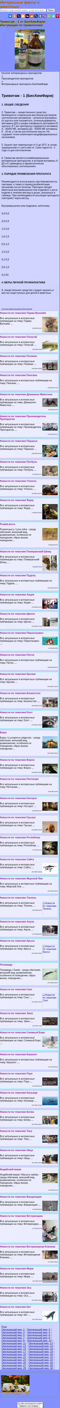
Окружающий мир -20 (40, 1354)
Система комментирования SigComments (17, 309)
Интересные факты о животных (19, 4)
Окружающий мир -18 (40, 1351)
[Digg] (27, 16)
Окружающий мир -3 (13, 1332)
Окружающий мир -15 (14, 1349)
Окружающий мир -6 (38, 1335)
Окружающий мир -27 (14, 1365)
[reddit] (32, 16)
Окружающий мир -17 (14, 1351)
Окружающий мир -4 (38, 1332)
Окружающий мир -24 (40, 1360)
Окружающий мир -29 (14, 1368)
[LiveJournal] (36, 16)
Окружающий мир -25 (14, 1362)
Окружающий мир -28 (40, 1365)
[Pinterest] (57, 16)
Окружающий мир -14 (40, 1346)
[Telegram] (53, 16)
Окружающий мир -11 (14, 1343)
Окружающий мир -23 (14, 1360)
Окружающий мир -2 (38, 1329)
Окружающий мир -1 (13, 1329)
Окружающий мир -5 (13, 1335)
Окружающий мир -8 (38, 1338)
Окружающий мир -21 (14, 1357)
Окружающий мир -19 (14, 1354)
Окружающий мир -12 (40, 1343)
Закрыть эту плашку (28, 1406)
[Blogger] (23, 16)
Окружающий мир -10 (39, 1340)
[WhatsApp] (49, 16)
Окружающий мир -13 (14, 1346)
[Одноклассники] (14, 16)
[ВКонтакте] (10, 16)
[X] (19, 16)
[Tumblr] (40, 16)
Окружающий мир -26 (40, 1362)
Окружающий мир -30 (40, 1368)
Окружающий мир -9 (13, 1340)
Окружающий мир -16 (40, 1349)
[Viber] (44, 16)
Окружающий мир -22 (40, 1357)
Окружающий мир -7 (13, 1338)
